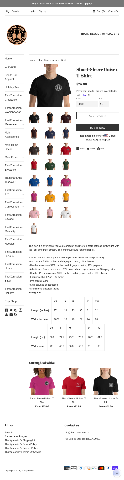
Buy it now (97, 128)
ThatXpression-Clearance (13, 97)
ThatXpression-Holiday (13, 291)
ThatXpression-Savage (14, 217)
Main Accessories (12, 134)
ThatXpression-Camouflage (14, 204)
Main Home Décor (11, 147)
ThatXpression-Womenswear (14, 110)
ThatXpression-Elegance (14, 167)
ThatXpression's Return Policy (21, 444)
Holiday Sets (12, 87)
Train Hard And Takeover (14, 179)
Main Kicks (14, 157)
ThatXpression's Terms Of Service (23, 452)
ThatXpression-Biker (13, 278)
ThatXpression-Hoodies (13, 241)
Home (8, 58)
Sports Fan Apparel (14, 77)
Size (101, 99)
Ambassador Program (16, 436)
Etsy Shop (11, 301)
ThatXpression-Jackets (13, 253)
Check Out (113, 11)
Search (8, 432)
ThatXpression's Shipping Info (20, 440)
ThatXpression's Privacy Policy (21, 448)
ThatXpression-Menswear (14, 122)
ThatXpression (27, 471)
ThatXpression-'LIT (14, 192)
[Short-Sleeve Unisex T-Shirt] (42, 381)
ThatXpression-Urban (13, 266)
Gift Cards (10, 66)
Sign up (42, 11)
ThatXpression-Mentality (13, 229)
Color (78, 99)
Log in (32, 11)
